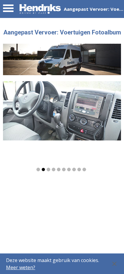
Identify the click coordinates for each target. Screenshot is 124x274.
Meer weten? (20, 267)
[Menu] (8, 9)
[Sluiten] (114, 264)
